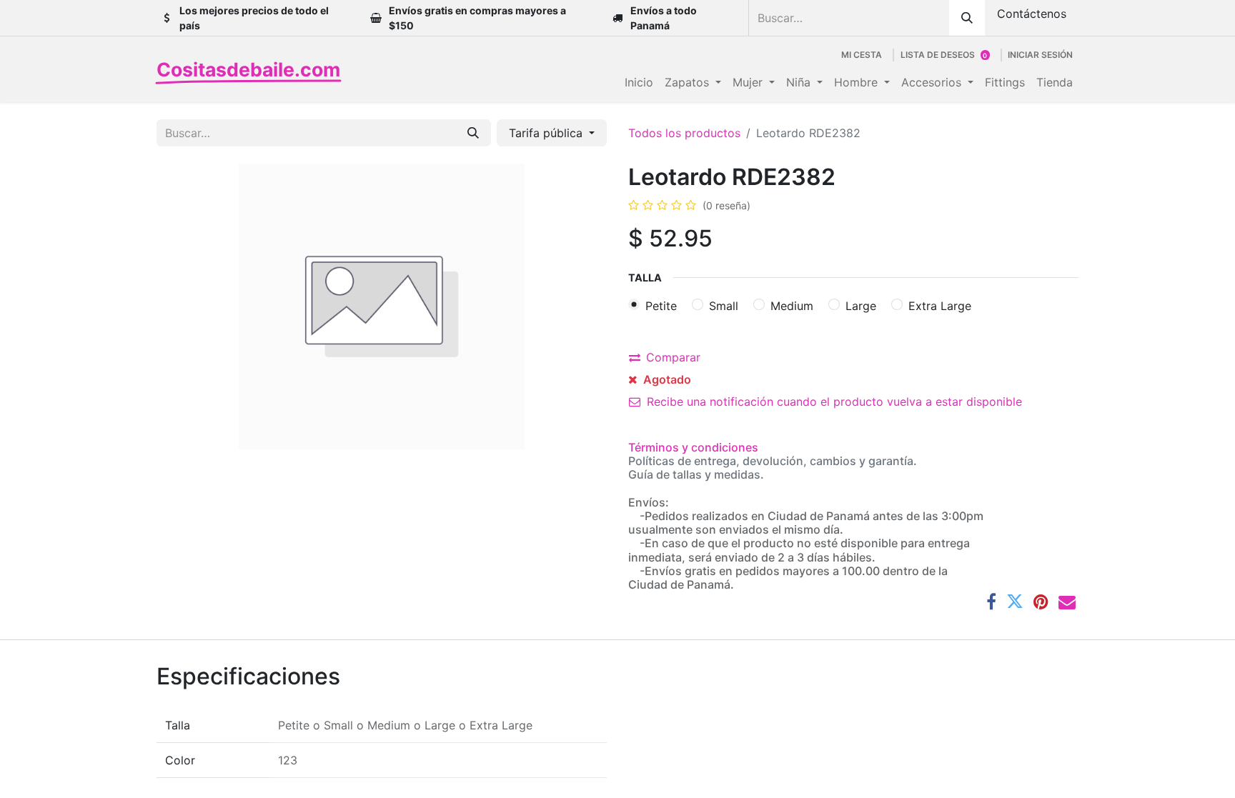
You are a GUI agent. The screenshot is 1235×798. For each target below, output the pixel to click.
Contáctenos (1031, 13)
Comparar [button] (673, 357)
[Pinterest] (1040, 601)
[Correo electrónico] (1067, 601)
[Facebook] (991, 601)
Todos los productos (684, 133)
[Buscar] (967, 18)
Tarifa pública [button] (547, 133)
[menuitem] (639, 82)
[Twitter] (1014, 601)
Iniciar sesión (1040, 54)
